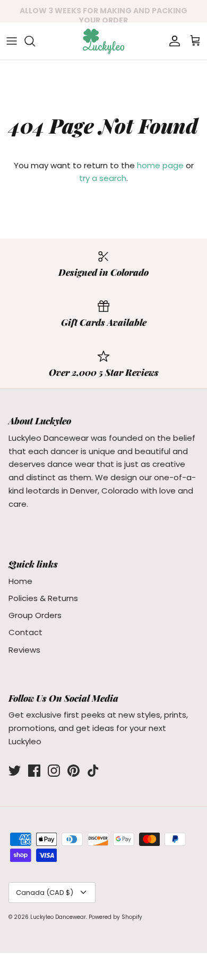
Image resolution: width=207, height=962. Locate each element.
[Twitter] (14, 770)
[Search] (35, 41)
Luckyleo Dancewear (58, 917)
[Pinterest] (73, 770)
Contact (25, 632)
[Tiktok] (93, 770)
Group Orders (35, 615)
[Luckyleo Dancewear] (103, 41)
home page (160, 165)
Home (20, 581)
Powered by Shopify (115, 917)
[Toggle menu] (11, 41)
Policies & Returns (43, 598)
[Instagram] (54, 770)
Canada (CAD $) (44, 892)
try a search (102, 178)
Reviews (24, 649)
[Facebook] (34, 770)
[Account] (172, 41)
